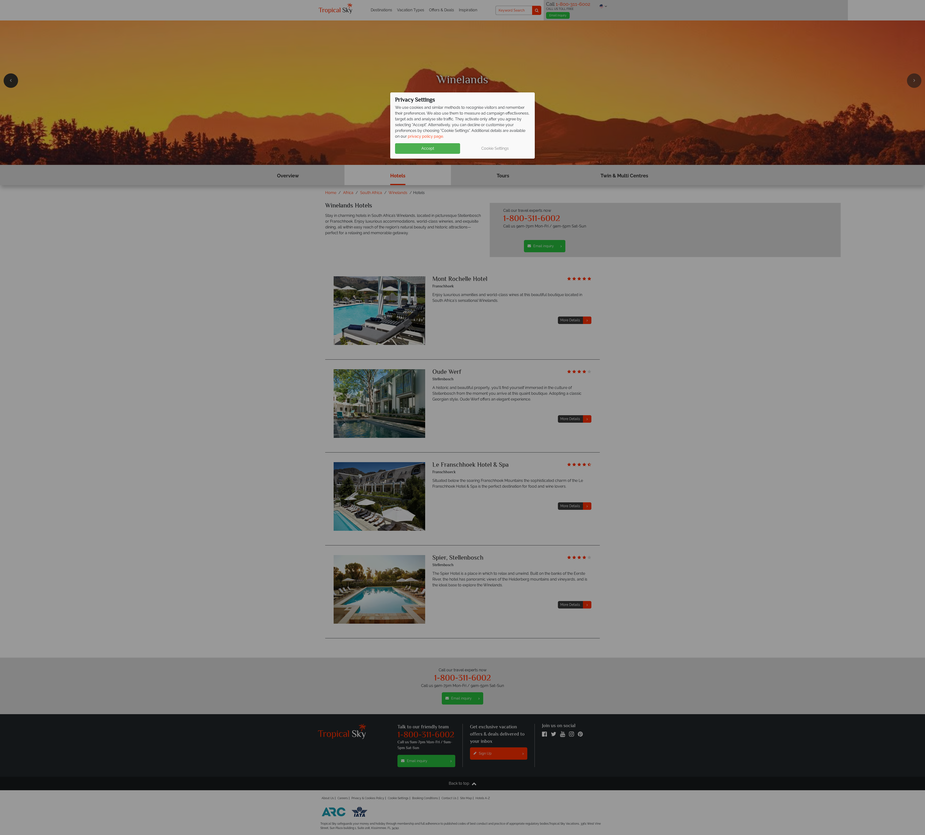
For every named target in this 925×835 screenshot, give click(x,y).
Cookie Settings (495, 148)
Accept (427, 148)
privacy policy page (425, 136)
